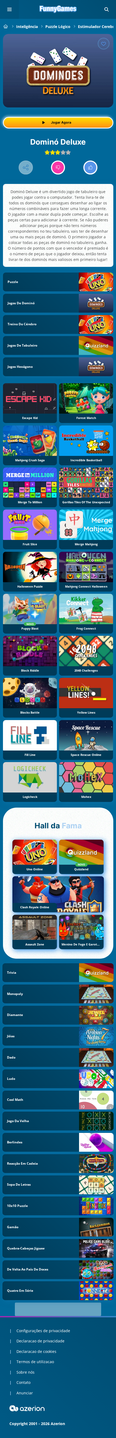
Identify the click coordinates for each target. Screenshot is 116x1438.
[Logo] (58, 9)
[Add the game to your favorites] (104, 44)
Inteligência (27, 26)
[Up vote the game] (90, 167)
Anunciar (24, 1392)
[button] (106, 9)
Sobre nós (25, 1372)
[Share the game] (26, 167)
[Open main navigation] (9, 9)
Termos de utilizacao (35, 1361)
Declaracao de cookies (36, 1351)
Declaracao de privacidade (40, 1340)
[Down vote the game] (58, 167)
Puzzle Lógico (57, 26)
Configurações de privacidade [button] (43, 1330)
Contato (23, 1382)
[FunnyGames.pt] (6, 26)
